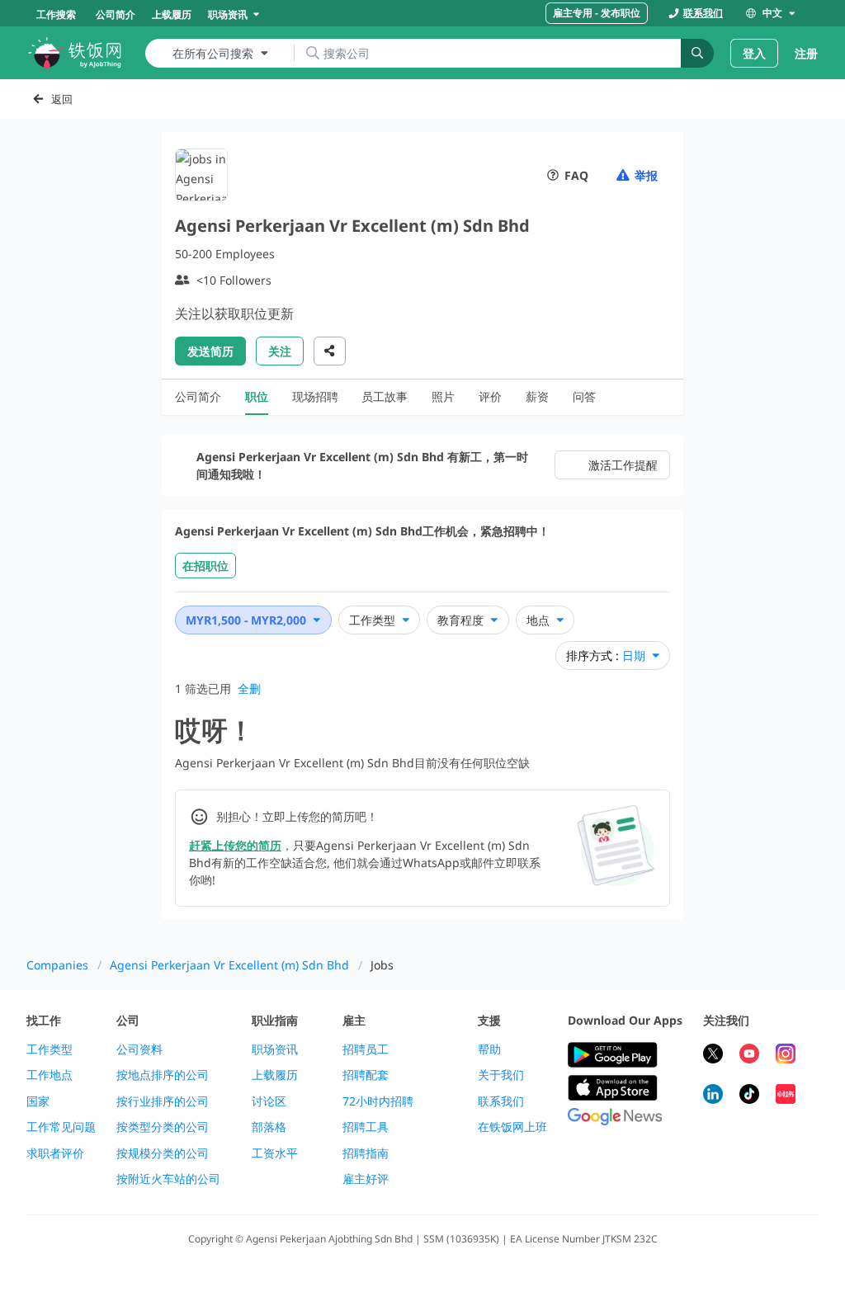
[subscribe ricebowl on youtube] (749, 1056)
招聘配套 (365, 1075)
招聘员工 (365, 1049)
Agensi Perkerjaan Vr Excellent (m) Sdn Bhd (229, 965)
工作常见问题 (61, 1127)
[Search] (697, 53)
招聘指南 (365, 1153)
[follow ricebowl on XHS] (785, 1096)
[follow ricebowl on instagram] (785, 1056)
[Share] (330, 351)
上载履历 (275, 1075)
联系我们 (501, 1101)
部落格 (269, 1127)
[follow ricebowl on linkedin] (713, 1096)
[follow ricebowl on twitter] (713, 1056)
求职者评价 (55, 1153)
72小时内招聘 (377, 1101)
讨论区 (269, 1101)
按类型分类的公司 (162, 1127)
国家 (38, 1101)
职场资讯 (275, 1049)
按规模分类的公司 (162, 1153)
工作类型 (49, 1049)
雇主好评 (365, 1179)
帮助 (489, 1049)
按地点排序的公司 (162, 1075)
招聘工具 (365, 1127)
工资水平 (275, 1153)
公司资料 (139, 1049)
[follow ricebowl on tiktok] (749, 1096)
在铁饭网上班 (512, 1127)
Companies (57, 965)
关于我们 (501, 1075)
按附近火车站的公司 (168, 1179)
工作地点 (49, 1075)
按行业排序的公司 (162, 1101)
